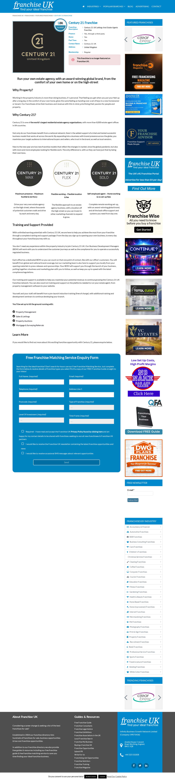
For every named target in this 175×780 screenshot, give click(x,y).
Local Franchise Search (83, 739)
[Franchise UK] (33, 6)
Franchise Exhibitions (83, 732)
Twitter (140, 765)
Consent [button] (102, 776)
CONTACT (156, 6)
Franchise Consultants (83, 726)
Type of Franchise (81, 401)
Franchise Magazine (82, 767)
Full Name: (28, 376)
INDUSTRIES (93, 6)
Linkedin (146, 765)
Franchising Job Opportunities (86, 758)
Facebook (133, 765)
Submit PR (78, 751)
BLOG (130, 6)
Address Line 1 (75, 389)
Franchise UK (18, 16)
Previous (126, 39)
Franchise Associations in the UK (87, 735)
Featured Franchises (44, 16)
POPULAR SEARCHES (113, 6)
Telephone (28, 389)
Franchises (29, 16)
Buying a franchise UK (83, 745)
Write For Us (79, 755)
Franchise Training (81, 764)
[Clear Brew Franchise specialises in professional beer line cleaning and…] (143, 39)
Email (76, 376)
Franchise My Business (83, 742)
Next (159, 39)
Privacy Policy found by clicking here (87, 431)
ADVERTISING (142, 6)
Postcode (28, 401)
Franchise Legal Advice (83, 729)
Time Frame (79, 415)
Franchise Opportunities (84, 748)
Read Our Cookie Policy (117, 776)
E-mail (130, 490)
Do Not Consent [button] (91, 776)
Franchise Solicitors (82, 761)
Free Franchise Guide (82, 723)
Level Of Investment (32, 414)
